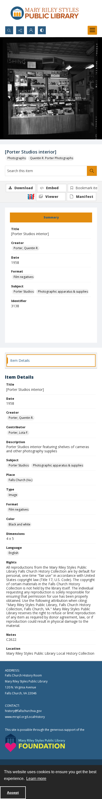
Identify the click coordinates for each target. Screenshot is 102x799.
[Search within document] (92, 171)
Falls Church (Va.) (20, 480)
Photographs (16, 158)
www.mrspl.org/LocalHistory (25, 717)
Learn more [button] (36, 778)
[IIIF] (31, 196)
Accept (13, 793)
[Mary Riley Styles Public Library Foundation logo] (35, 743)
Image (13, 495)
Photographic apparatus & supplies (63, 291)
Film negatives (23, 277)
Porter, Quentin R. (26, 248)
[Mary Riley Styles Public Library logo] (44, 13)
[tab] (51, 217)
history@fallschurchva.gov (23, 711)
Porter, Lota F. (18, 432)
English (13, 553)
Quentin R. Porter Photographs (51, 158)
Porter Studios (24, 291)
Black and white (19, 524)
